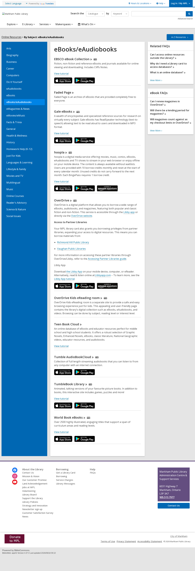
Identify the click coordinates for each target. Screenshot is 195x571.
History (10, 142)
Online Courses (15, 196)
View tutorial (61, 73)
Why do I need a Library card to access (168, 65)
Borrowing (61, 476)
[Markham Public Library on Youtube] (14, 482)
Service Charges (64, 479)
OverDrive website (81, 215)
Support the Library (32, 498)
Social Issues (13, 216)
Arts (8, 48)
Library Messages (65, 483)
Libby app (129, 212)
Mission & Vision (30, 476)
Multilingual (13, 182)
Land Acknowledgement (34, 483)
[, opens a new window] (14, 542)
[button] (139, 3)
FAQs (93, 472)
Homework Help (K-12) (19, 149)
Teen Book (66, 324)
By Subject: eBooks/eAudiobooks (44, 37)
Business (11, 62)
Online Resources (11, 37)
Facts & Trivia (14, 122)
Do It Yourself (14, 82)
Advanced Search (185, 18)
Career (10, 68)
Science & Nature (16, 209)
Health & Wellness (16, 135)
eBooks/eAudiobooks (19, 102)
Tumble (72, 357)
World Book (68, 417)
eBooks (10, 95)
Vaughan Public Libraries (71, 248)
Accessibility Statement (149, 541)
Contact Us (28, 472)
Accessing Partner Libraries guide (107, 259)
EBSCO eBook (71, 59)
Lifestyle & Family (16, 169)
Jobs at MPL (28, 487)
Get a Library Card (65, 472)
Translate (49, 3)
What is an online (166, 72)
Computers (12, 75)
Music (9, 189)
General (10, 129)
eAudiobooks (13, 88)
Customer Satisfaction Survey (37, 512)
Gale (63, 111)
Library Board (29, 494)
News (25, 516)
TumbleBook (69, 384)
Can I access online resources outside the (167, 56)
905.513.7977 (167, 497)
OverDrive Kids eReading (77, 298)
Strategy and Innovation (35, 505)
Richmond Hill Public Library (73, 242)
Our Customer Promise (34, 479)
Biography (12, 55)
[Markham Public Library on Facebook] (14, 470)
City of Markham (178, 536)
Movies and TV (14, 176)
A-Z (178, 37)
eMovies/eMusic (15, 115)
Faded (62, 92)
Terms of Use (108, 541)
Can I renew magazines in (165, 103)
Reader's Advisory (16, 202)
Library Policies (30, 501)
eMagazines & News (18, 108)
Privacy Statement (126, 541)
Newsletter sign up (32, 509)
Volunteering (28, 490)
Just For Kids (13, 155)
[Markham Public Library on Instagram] (14, 476)
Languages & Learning (19, 162)
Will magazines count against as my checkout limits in (169, 121)
